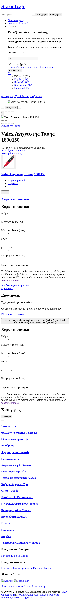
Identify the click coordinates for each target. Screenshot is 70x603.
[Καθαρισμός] (33, 15)
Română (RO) (21, 82)
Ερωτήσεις (7, 288)
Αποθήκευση (15, 70)
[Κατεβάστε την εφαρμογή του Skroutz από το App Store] (7, 580)
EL (9, 73)
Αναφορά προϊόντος (11, 153)
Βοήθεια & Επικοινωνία (17, 497)
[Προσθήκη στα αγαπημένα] (2, 111)
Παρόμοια (13, 183)
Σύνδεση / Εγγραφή (18, 23)
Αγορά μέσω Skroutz (15, 452)
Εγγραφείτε (27, 568)
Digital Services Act (33, 597)
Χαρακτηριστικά (16, 180)
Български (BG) (23, 85)
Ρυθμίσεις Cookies (11, 597)
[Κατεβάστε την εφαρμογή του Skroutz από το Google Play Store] (21, 580)
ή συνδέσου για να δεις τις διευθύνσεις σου (30, 67)
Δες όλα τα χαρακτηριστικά (15, 285)
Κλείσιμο (7, 416)
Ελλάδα (12, 26)
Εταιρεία (7, 523)
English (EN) (21, 79)
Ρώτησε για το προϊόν (12, 314)
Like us (5, 568)
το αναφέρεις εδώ (10, 280)
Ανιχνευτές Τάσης (10, 125)
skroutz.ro (18, 586)
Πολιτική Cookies (49, 594)
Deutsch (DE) (21, 88)
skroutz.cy (6, 586)
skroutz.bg (40, 586)
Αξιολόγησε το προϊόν (13, 150)
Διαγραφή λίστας (33, 96)
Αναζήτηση (42, 14)
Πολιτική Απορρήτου (27, 594)
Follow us (15, 568)
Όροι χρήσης (8, 594)
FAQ (64, 591)
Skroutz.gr (13, 6)
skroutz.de (28, 586)
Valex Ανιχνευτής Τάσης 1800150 (23, 174)
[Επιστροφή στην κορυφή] (2, 420)
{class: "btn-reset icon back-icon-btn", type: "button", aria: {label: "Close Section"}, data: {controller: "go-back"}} (35, 321)
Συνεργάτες (8, 426)
